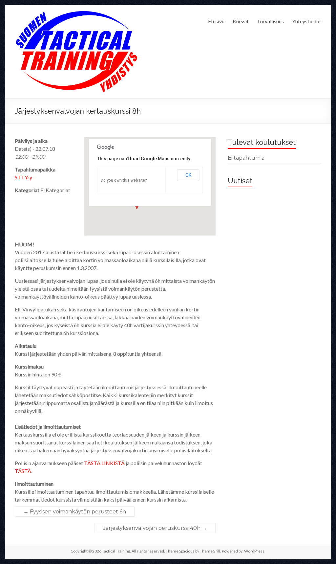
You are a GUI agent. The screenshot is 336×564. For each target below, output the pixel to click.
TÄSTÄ (23, 471)
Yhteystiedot (306, 21)
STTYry (23, 177)
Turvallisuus (270, 21)
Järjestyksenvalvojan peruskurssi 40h (155, 528)
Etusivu (216, 21)
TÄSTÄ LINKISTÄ (104, 463)
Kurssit (241, 21)
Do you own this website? (124, 180)
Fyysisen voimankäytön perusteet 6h (74, 511)
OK (188, 175)
